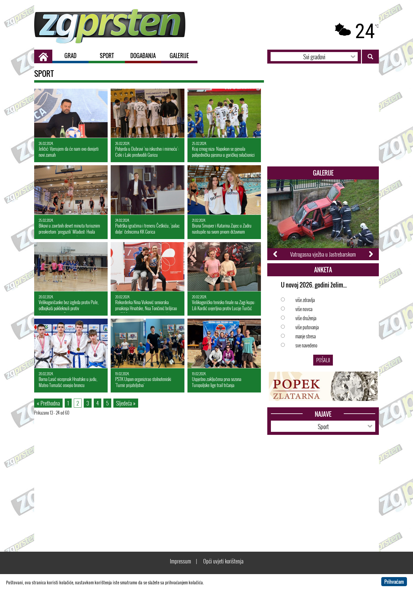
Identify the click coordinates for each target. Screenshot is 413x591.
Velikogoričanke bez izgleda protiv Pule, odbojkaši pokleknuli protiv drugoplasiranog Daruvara (69, 303)
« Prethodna (48, 403)
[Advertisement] (323, 118)
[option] (323, 219)
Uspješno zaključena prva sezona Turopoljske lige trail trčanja (216, 379)
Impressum (180, 561)
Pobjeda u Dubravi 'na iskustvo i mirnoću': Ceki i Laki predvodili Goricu (147, 149)
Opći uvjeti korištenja (223, 561)
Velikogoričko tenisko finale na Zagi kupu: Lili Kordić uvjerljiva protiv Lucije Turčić (223, 302)
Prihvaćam (394, 581)
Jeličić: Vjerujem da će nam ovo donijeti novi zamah (69, 149)
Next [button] (370, 254)
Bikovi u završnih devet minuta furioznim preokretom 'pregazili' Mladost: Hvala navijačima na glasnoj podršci (69, 227)
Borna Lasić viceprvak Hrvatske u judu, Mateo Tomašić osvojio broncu (68, 379)
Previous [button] (275, 254)
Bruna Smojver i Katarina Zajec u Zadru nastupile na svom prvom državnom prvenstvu (222, 227)
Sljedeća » (125, 403)
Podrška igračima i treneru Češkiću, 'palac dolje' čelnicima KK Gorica (147, 226)
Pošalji (323, 360)
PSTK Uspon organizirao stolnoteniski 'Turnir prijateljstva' (143, 379)
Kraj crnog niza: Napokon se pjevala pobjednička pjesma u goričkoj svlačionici (223, 149)
